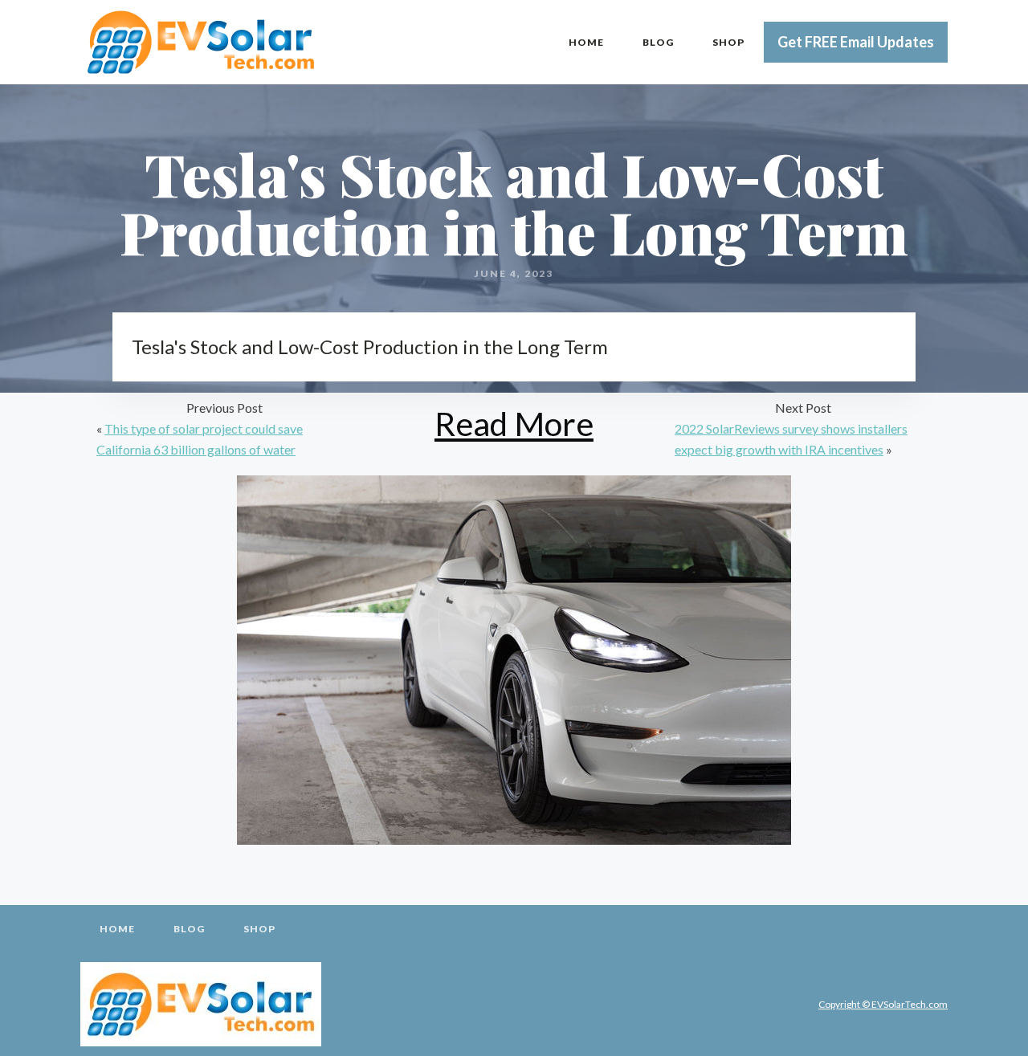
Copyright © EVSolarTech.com (883, 1004)
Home (586, 42)
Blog (658, 42)
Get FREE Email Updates (855, 42)
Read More (514, 423)
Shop (728, 42)
